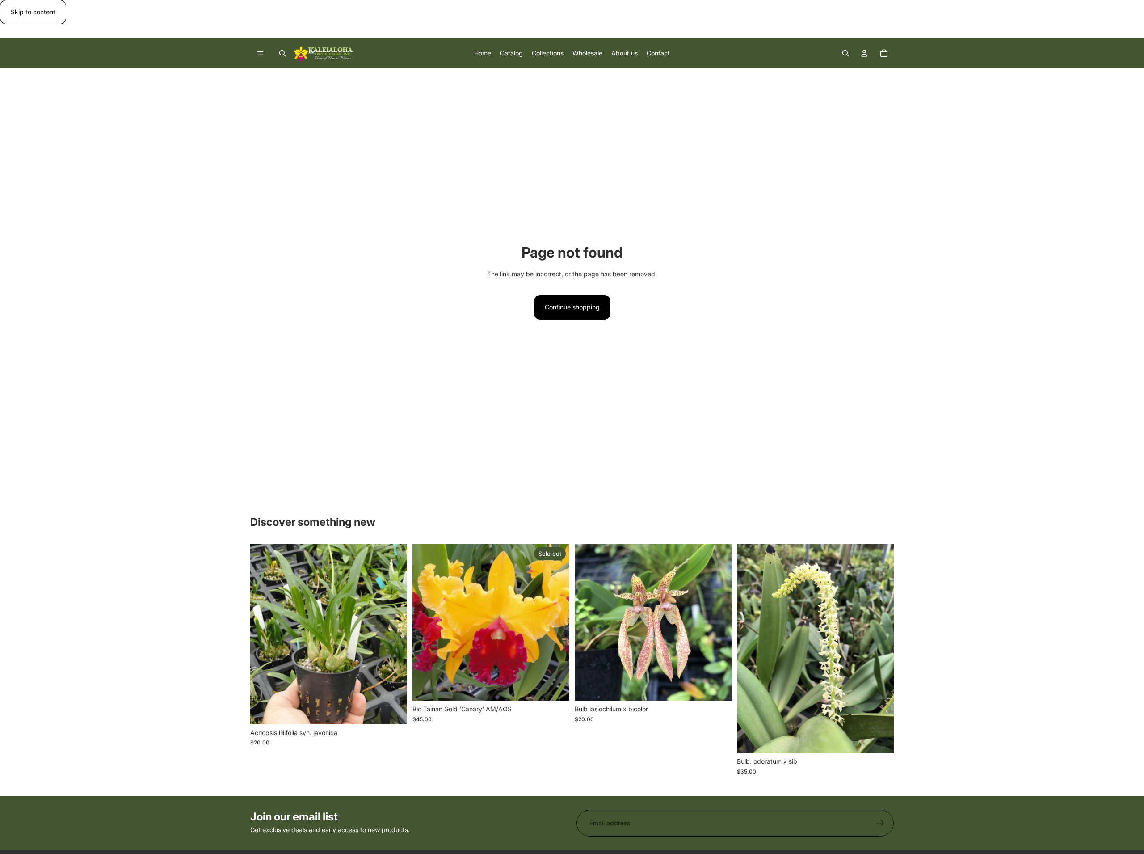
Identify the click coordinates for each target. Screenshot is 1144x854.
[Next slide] (880, 648)
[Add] (393, 710)
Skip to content (33, 12)
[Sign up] (880, 823)
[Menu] (260, 53)
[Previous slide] (750, 648)
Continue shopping (572, 307)
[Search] (282, 53)
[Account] (864, 53)
